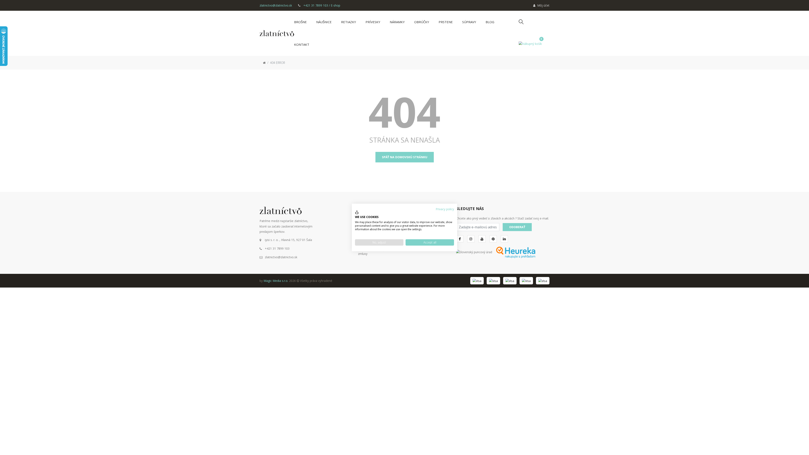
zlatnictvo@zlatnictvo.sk (276, 5)
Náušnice (324, 22)
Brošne (300, 22)
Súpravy (469, 22)
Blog (490, 22)
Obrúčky (421, 22)
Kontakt (301, 44)
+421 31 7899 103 (277, 248)
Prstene (446, 22)
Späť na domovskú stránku (404, 157)
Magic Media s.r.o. (276, 281)
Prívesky (373, 22)
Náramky (397, 22)
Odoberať (517, 227)
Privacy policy (445, 209)
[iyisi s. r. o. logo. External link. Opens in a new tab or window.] (357, 212)
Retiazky (348, 22)
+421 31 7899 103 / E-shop (321, 5)
